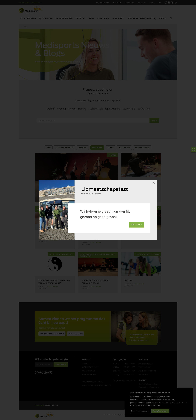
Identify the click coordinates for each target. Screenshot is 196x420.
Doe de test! (136, 225)
